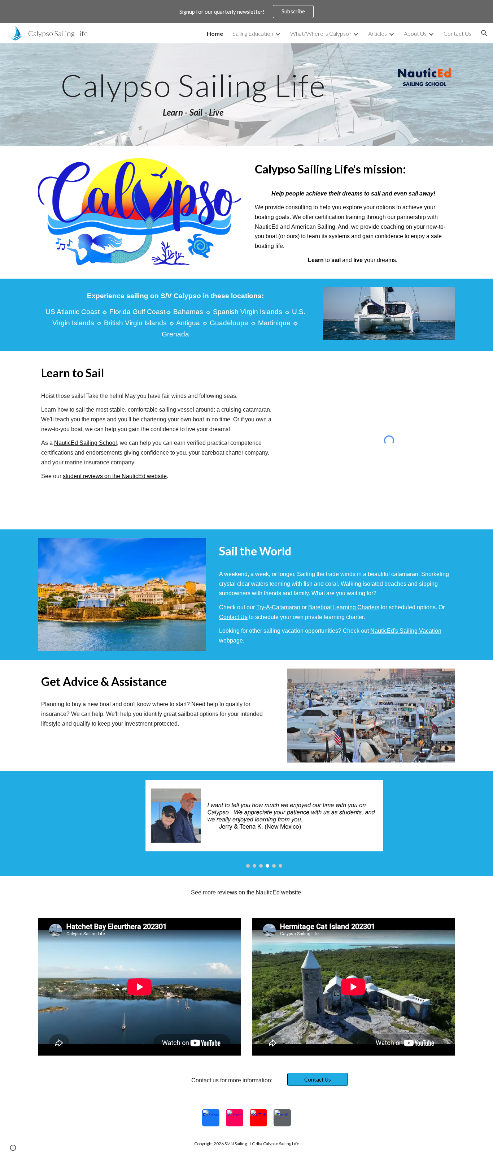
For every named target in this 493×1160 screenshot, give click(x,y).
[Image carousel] (264, 824)
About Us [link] (415, 33)
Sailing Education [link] (252, 33)
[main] (193, 94)
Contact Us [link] (457, 33)
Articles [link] (377, 33)
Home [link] (215, 33)
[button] (484, 33)
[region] (246, 11)
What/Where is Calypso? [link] (320, 33)
